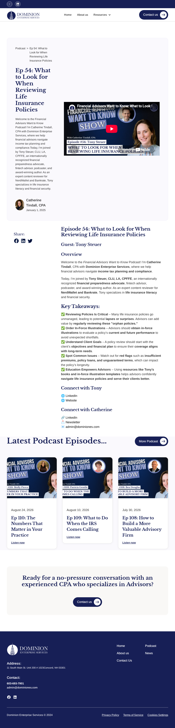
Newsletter (73, 422)
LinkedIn (71, 395)
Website (71, 400)
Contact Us (124, 660)
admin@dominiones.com (82, 427)
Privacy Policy (110, 715)
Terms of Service (133, 715)
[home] (23, 15)
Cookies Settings (157, 715)
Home (68, 14)
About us (82, 14)
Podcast (150, 646)
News (149, 653)
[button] (102, 15)
